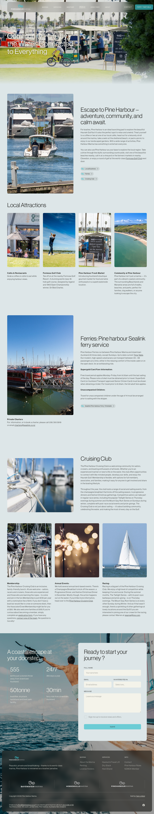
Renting (83, 765)
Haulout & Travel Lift (111, 762)
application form (25, 615)
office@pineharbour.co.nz (26, 805)
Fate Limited (140, 796)
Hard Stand (107, 769)
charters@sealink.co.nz (25, 425)
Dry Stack (106, 765)
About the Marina (87, 762)
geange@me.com (132, 615)
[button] (45, 7)
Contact (128, 762)
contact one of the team (27, 618)
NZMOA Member (132, 769)
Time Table (138, 355)
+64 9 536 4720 (68, 805)
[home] (20, 7)
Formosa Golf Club (134, 158)
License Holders (87, 769)
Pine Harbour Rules (133, 765)
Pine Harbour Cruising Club (81, 601)
